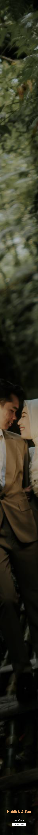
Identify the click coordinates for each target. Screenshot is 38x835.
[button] (19, 824)
